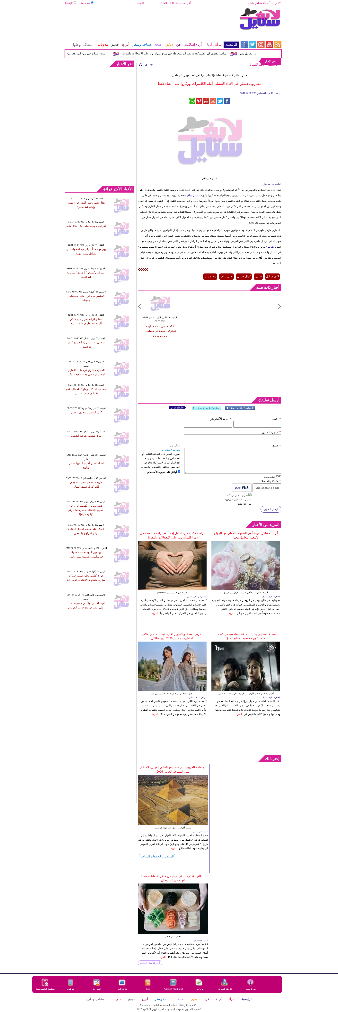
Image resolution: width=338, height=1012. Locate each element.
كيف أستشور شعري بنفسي (86, 412)
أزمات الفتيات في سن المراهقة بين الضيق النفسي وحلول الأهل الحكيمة (78, 53)
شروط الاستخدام (171, 449)
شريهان (269, 246)
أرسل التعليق (271, 509)
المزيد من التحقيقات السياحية (157, 856)
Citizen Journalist (173, 988)
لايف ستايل (83, 3)
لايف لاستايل (256, 64)
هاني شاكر (192, 195)
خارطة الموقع (225, 988)
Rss (148, 988)
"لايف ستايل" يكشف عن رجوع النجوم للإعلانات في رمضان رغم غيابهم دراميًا (86, 510)
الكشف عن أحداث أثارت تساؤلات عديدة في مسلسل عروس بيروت (160, 331)
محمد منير (210, 276)
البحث (140, 3)
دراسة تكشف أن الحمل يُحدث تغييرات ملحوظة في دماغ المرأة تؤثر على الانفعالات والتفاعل (186, 53)
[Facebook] (240, 409)
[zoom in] (141, 64)
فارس (258, 276)
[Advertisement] (151, 20)
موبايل (71, 988)
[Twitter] (206, 409)
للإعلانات (122, 988)
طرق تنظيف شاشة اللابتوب (86, 435)
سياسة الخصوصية (45, 988)
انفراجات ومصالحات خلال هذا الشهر (86, 225)
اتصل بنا (97, 988)
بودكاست (251, 988)
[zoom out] (151, 64)
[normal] (146, 64)
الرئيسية (273, 64)
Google (69, 3)
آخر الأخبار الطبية (150, 962)
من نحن (199, 988)
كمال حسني (244, 276)
